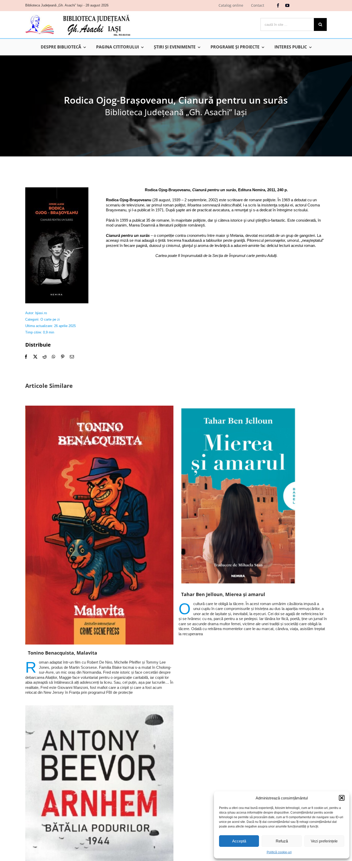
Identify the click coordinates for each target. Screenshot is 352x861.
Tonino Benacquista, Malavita (62, 653)
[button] (341, 797)
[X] (35, 356)
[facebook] (278, 5)
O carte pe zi (50, 319)
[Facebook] (26, 356)
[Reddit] (44, 356)
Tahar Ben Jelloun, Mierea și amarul (223, 594)
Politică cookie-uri (279, 852)
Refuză (282, 841)
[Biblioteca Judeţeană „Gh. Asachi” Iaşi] (77, 14)
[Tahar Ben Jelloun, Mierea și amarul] (253, 496)
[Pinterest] (62, 356)
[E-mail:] (72, 356)
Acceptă (239, 841)
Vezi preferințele (324, 841)
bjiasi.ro (41, 313)
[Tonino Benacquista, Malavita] (99, 525)
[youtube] (287, 5)
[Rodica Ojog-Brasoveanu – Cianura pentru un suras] (56, 189)
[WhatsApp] (53, 356)
